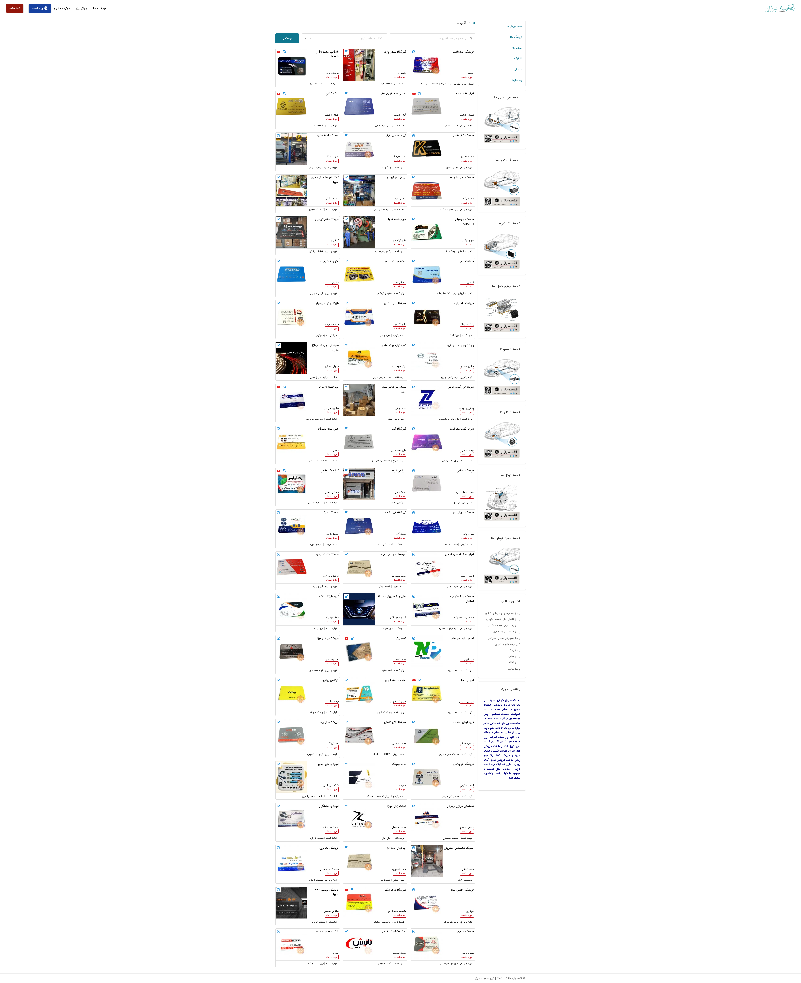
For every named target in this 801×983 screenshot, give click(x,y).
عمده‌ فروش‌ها (514, 26)
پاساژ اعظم (514, 662)
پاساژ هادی (514, 669)
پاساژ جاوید (514, 656)
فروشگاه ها (516, 37)
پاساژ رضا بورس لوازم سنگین (504, 625)
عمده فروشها (496, 737)
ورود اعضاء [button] (37, 8)
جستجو (287, 38)
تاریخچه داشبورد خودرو (507, 644)
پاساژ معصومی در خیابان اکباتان (502, 613)
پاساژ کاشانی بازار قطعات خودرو (503, 619)
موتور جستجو (62, 8)
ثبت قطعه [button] (14, 8)
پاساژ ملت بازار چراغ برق (506, 632)
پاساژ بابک (514, 650)
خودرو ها (517, 48)
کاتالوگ (518, 58)
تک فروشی (500, 728)
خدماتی (518, 69)
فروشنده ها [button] (99, 8)
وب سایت (516, 80)
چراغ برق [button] (81, 8)
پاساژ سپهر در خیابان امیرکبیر (504, 638)
